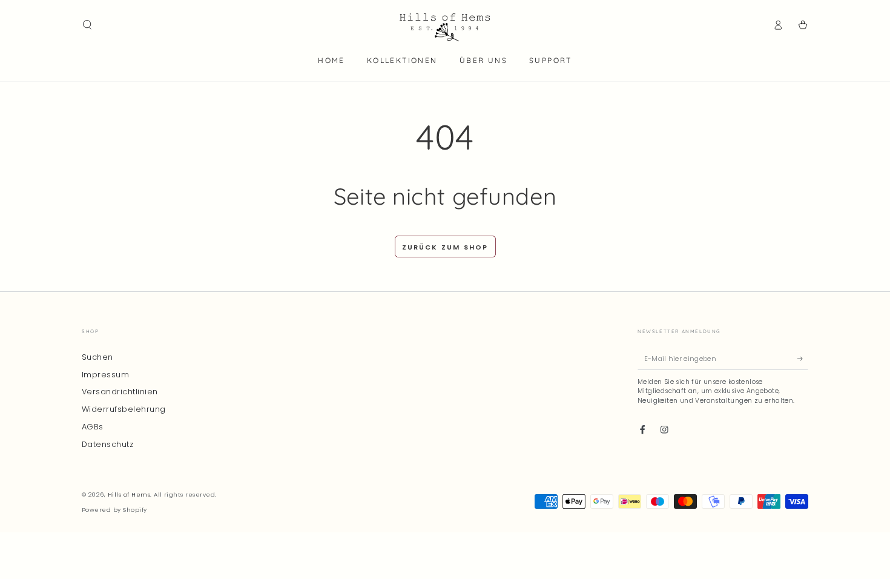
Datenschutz (107, 444)
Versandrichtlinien (120, 391)
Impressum (105, 374)
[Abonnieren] (802, 358)
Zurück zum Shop (445, 247)
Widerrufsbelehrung (124, 409)
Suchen (97, 357)
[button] (87, 24)
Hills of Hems (129, 494)
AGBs (93, 427)
